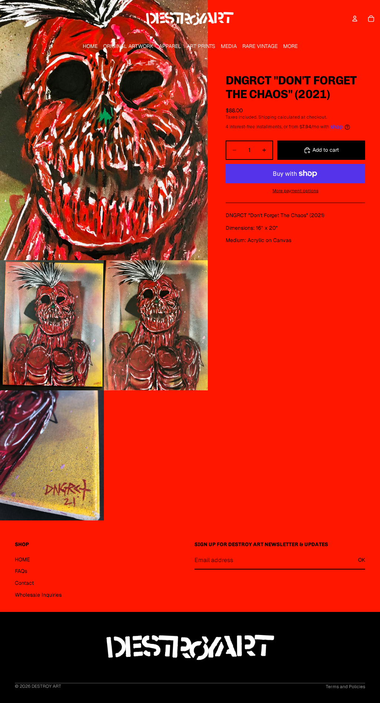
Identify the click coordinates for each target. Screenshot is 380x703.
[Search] (24, 18)
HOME (90, 46)
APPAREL (170, 46)
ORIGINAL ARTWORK (128, 46)
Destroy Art (46, 686)
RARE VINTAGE (260, 46)
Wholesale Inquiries (38, 594)
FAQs (21, 571)
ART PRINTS (201, 46)
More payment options (295, 190)
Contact (24, 583)
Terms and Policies (345, 687)
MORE (290, 46)
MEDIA (229, 46)
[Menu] (8, 18)
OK (361, 560)
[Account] (355, 18)
